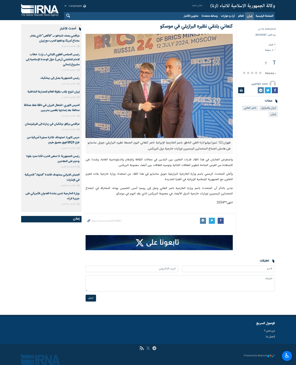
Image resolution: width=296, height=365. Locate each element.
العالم (241, 16)
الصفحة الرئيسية (264, 16)
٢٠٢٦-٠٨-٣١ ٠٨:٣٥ (68, 186)
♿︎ (287, 355)
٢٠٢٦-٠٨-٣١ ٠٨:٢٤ (68, 204)
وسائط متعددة (210, 16)
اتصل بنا (270, 336)
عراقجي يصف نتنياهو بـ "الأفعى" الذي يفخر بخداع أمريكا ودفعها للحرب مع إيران (55, 38)
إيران (249, 16)
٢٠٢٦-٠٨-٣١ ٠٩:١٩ (69, 116)
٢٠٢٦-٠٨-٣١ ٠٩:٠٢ (69, 130)
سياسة (268, 50)
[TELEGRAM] (154, 348)
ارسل (90, 298)
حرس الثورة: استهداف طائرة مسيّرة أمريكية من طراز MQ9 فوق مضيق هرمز (53, 140)
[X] (148, 348)
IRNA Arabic (242, 6)
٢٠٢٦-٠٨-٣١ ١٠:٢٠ (69, 84)
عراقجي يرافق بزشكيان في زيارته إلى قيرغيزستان (52, 124)
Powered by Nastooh (256, 356)
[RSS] (141, 348)
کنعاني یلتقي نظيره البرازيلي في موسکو (196, 26)
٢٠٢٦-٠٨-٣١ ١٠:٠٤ (69, 98)
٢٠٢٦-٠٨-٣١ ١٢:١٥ (69, 47)
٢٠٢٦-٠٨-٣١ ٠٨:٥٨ (68, 148)
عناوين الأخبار (191, 16)
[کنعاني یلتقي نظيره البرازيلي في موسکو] (159, 86)
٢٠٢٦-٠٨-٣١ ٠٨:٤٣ (68, 167)
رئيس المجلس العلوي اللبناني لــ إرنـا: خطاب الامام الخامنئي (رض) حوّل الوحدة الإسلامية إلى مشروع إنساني (53, 59)
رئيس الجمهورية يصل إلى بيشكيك (60, 78)
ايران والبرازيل (268, 108)
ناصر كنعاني (250, 108)
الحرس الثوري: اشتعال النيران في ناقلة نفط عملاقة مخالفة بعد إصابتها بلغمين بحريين (52, 108)
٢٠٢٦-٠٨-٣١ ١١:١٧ (69, 70)
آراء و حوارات (228, 16)
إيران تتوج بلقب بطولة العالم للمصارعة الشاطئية (53, 91)
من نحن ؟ (269, 331)
